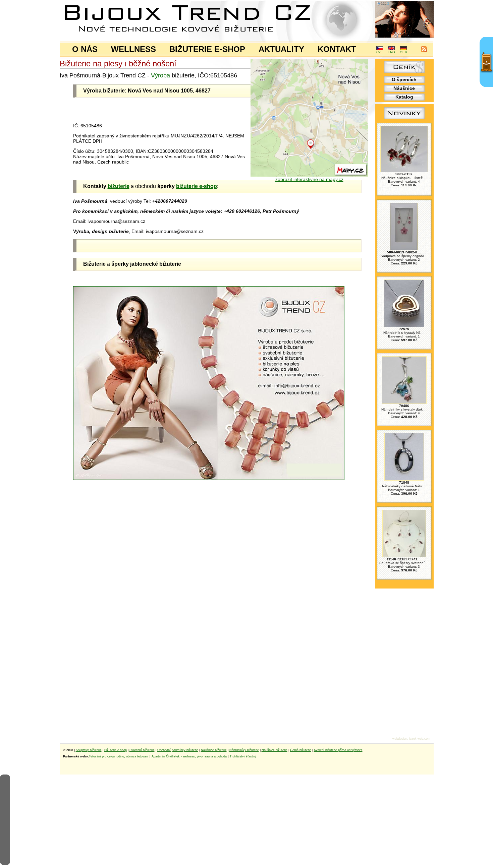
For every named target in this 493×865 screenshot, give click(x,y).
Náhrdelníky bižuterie (244, 750)
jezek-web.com (419, 738)
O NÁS (85, 49)
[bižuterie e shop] (208, 381)
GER (403, 52)
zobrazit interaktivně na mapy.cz (309, 179)
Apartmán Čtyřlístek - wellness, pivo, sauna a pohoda (189, 756)
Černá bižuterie (300, 750)
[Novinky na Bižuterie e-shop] (404, 119)
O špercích (404, 79)
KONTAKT (337, 49)
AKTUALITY (281, 49)
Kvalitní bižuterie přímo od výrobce (338, 750)
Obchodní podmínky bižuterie (177, 750)
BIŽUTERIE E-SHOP (207, 49)
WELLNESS (133, 49)
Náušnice (404, 88)
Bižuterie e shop (115, 750)
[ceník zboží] (404, 71)
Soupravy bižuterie (89, 750)
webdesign (399, 738)
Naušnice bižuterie (214, 750)
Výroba (161, 75)
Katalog (404, 97)
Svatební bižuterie (142, 750)
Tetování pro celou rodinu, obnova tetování (119, 756)
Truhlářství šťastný (243, 756)
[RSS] (424, 51)
